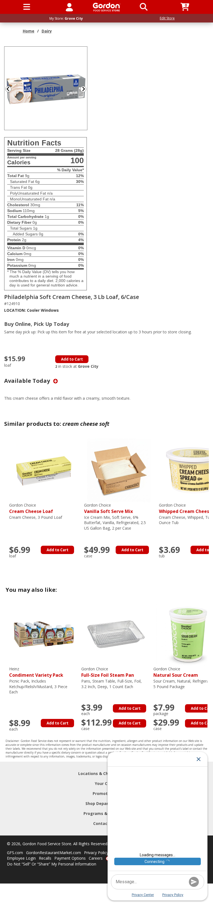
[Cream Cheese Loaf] (44, 470)
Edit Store (167, 18)
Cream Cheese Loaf (31, 508)
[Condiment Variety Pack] (44, 633)
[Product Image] (46, 87)
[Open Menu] (26, 7)
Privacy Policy (96, 852)
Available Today (27, 380)
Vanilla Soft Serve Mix (108, 508)
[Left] (7, 89)
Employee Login (21, 858)
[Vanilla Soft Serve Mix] (119, 470)
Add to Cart (72, 359)
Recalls (45, 858)
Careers (96, 858)
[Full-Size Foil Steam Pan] (116, 633)
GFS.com (15, 852)
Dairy (47, 31)
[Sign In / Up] (69, 6)
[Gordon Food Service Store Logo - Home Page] (107, 7)
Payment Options (70, 858)
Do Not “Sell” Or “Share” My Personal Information (51, 864)
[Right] (85, 89)
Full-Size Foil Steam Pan (107, 672)
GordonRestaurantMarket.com (53, 852)
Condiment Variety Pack (36, 672)
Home (28, 31)
